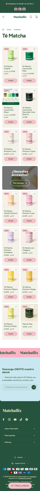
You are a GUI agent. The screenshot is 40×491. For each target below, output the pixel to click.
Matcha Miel (27, 324)
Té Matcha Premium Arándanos (8, 250)
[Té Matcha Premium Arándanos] (10, 236)
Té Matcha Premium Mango (29, 288)
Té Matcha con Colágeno (28, 249)
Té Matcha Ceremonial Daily (27, 68)
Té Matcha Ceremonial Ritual (8, 110)
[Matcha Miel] (29, 312)
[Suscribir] (34, 387)
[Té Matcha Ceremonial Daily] (29, 55)
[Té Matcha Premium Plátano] (10, 275)
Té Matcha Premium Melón (10, 325)
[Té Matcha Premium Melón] (10, 312)
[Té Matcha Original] (10, 55)
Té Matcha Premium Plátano (11, 288)
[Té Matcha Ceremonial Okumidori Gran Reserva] (29, 96)
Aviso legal (31, 484)
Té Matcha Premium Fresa (28, 212)
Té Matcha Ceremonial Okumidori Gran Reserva (28, 111)
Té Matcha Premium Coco (10, 150)
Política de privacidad (26, 481)
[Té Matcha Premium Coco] (10, 137)
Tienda (9, 29)
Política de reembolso (13, 481)
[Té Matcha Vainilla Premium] (10, 199)
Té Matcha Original (8, 67)
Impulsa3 (33, 476)
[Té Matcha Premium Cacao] (29, 137)
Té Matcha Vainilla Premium (10, 212)
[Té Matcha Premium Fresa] (29, 199)
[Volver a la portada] (3, 29)
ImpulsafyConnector (24, 478)
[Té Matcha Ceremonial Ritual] (10, 96)
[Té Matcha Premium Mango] (29, 275)
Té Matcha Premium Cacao (28, 150)
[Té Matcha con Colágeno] (29, 236)
